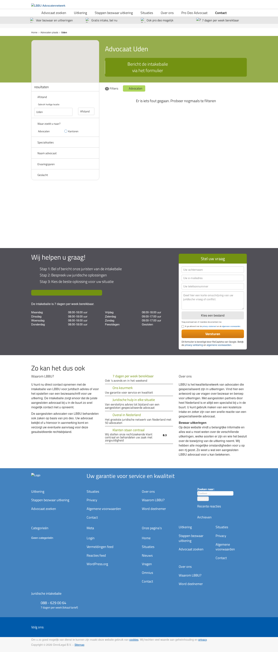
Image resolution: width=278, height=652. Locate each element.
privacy (202, 639)
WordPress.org (97, 563)
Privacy (92, 500)
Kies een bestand (212, 315)
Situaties (147, 12)
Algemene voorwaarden (104, 508)
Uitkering (80, 12)
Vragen (147, 563)
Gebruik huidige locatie (48, 104)
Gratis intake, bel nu (104, 20)
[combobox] (215, 493)
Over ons (167, 12)
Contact (221, 12)
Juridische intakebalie (46, 593)
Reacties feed (96, 555)
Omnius (147, 572)
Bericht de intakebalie (147, 67)
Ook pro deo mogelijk (160, 20)
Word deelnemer (154, 508)
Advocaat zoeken (53, 12)
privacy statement (209, 326)
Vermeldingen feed (100, 546)
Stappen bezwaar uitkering (114, 12)
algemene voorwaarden (231, 326)
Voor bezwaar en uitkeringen (54, 20)
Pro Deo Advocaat (194, 12)
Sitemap (79, 645)
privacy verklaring (194, 344)
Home (34, 32)
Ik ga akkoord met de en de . (213, 326)
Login (91, 538)
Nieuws (147, 555)
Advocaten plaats (49, 32)
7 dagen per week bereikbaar (220, 20)
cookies (133, 639)
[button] (69, 58)
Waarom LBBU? (153, 500)
